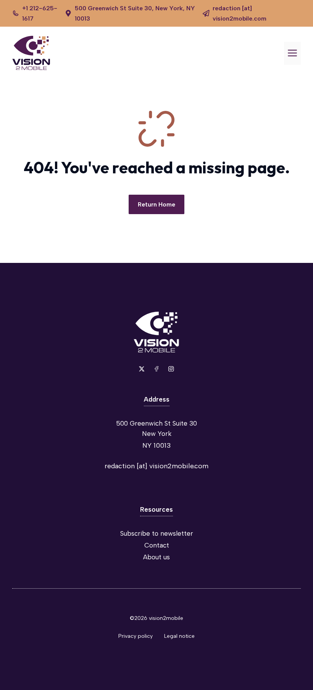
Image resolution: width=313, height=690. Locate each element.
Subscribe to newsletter (156, 533)
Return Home (156, 204)
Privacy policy (135, 636)
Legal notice (179, 636)
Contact (156, 545)
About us (156, 557)
